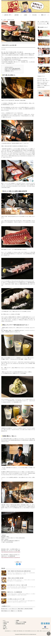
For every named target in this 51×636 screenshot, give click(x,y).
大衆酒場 (39, 87)
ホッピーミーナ (40, 82)
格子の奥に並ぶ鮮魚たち (9, 67)
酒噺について (43, 14)
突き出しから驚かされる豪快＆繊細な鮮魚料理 (12, 68)
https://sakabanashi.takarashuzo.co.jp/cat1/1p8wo (10, 551)
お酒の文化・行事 (7, 14)
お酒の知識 (16, 14)
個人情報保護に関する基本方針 (20, 623)
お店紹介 (25, 14)
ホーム (4, 620)
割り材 (39, 83)
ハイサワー (45, 78)
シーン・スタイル (9, 608)
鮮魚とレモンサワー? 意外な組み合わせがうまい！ (13, 69)
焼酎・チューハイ (41, 85)
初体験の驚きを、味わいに (9, 70)
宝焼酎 (43, 87)
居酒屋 (31, 608)
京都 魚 (23, 608)
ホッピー (48, 80)
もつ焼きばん (40, 78)
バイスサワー (40, 80)
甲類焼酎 (43, 83)
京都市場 (27, 608)
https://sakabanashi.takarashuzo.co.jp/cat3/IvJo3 (10, 557)
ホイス (45, 80)
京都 (19, 608)
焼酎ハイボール (47, 85)
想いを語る (35, 14)
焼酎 (46, 83)
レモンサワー (15, 608)
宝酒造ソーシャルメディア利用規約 (21, 622)
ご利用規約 (17, 620)
